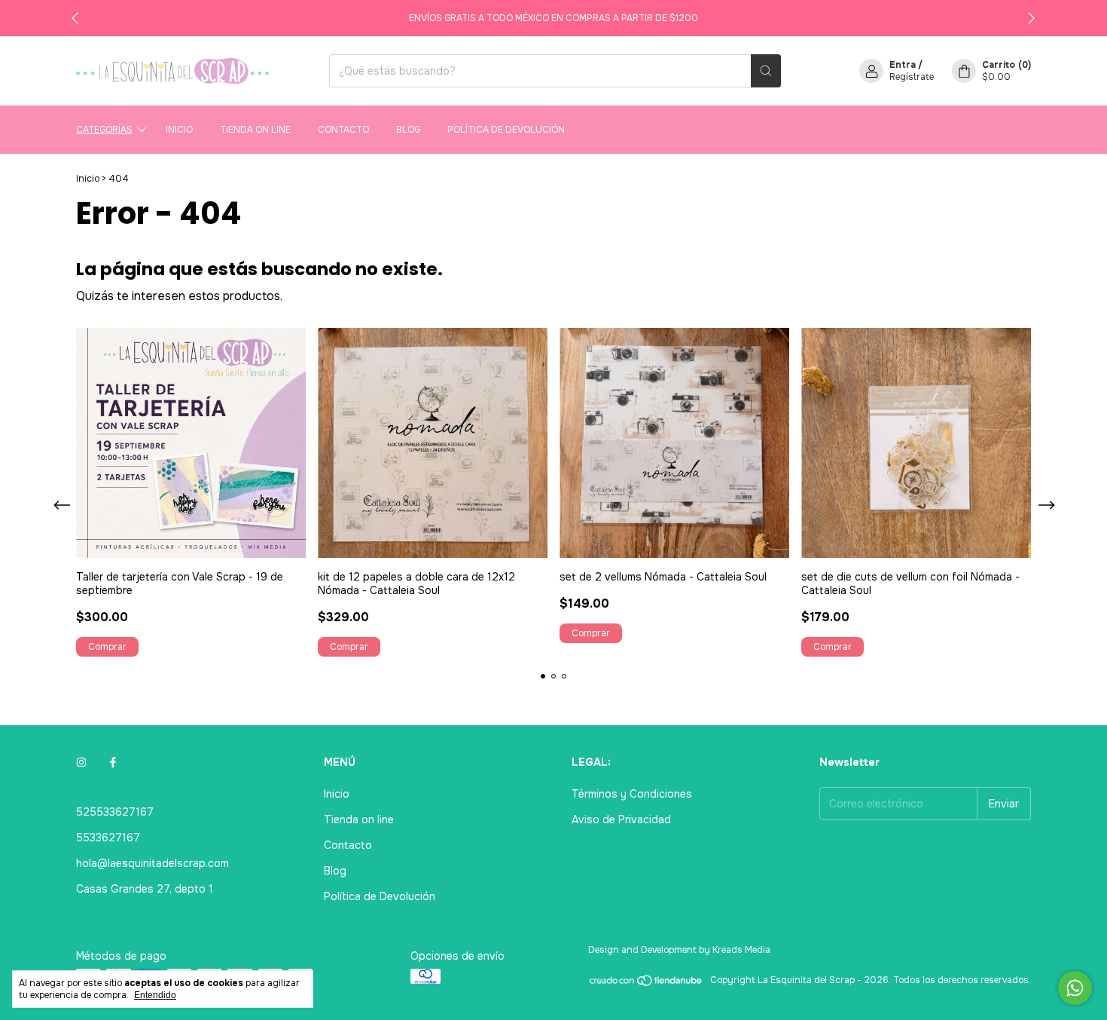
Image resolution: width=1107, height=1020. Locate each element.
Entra (902, 65)
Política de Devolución (506, 130)
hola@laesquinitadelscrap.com (152, 863)
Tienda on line (255, 130)
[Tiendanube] (646, 984)
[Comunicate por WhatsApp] (1075, 988)
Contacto (343, 130)
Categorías (104, 130)
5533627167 (108, 837)
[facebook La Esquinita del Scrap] (113, 762)
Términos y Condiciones (632, 794)
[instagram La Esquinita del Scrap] (81, 762)
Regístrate (911, 77)
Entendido (155, 995)
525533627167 (115, 812)
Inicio (179, 130)
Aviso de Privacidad (621, 819)
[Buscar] (766, 70)
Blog (408, 130)
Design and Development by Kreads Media (679, 950)
